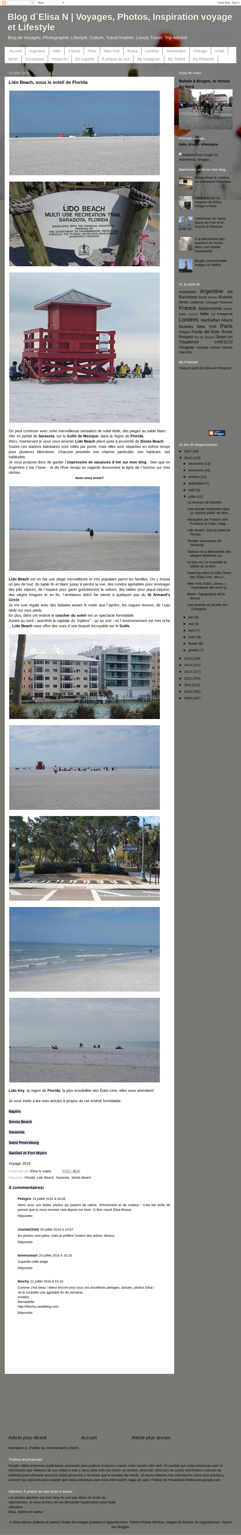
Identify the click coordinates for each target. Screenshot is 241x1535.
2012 (188, 678)
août (192, 490)
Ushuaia (202, 347)
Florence (226, 302)
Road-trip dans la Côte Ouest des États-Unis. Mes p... (209, 575)
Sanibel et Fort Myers (28, 1153)
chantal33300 (28, 1229)
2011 (188, 685)
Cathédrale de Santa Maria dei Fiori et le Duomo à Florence (210, 222)
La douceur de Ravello (204, 502)
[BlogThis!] (67, 1171)
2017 (188, 451)
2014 (188, 665)
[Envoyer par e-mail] (64, 1171)
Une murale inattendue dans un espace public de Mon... (209, 511)
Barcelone (188, 297)
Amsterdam (176, 51)
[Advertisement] (89, 1404)
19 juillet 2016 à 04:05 (49, 1199)
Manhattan (210, 320)
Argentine (37, 51)
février (193, 643)
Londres (152, 51)
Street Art (60, 59)
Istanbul (193, 314)
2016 (188, 458)
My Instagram (148, 59)
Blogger (123, 1527)
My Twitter (176, 59)
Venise (215, 347)
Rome (227, 331)
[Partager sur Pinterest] (78, 1171)
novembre (196, 470)
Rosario (186, 336)
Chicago (200, 51)
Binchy (23, 1281)
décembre (196, 464)
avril (191, 630)
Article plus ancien (150, 1437)
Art (230, 291)
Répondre (25, 1216)
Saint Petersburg (24, 1143)
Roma (132, 51)
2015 (188, 658)
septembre (196, 483)
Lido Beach (45, 1177)
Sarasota (16, 1132)
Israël (219, 51)
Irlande (228, 308)
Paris (92, 51)
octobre (194, 477)
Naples (15, 1111)
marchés (185, 352)
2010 (188, 691)
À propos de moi (115, 59)
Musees (186, 326)
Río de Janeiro (204, 337)
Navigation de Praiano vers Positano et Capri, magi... (207, 522)
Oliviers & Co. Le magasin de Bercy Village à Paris (208, 202)
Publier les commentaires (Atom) (54, 1448)
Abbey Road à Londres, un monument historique (213, 180)
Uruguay (186, 347)
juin (191, 617)
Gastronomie (210, 308)
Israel (182, 314)
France (74, 51)
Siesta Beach (20, 1122)
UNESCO (224, 342)
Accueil (15, 51)
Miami (227, 320)
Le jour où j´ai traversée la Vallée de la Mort (207, 564)
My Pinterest (203, 59)
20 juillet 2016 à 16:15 (55, 1255)
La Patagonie (222, 314)
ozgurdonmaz (209, 1522)
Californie (197, 302)
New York (112, 51)
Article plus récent (27, 1437)
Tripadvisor (189, 342)
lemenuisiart (28, 1255)
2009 (188, 698)
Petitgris (24, 1199)
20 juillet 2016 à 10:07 (56, 1229)
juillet (192, 496)
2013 (188, 671)
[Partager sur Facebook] (75, 1171)
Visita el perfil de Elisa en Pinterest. (205, 368)
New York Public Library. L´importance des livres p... (208, 586)
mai (191, 624)
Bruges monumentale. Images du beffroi (211, 263)
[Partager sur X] (71, 1171)
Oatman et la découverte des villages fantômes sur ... (209, 554)
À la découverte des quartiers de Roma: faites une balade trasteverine (210, 245)
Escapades (35, 59)
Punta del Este (205, 331)
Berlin (13, 59)
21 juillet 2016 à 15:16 (46, 1281)
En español (85, 59)
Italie (57, 51)
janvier (193, 650)
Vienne (227, 347)
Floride (30, 1177)
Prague (184, 332)
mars (192, 637)
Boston (213, 297)
